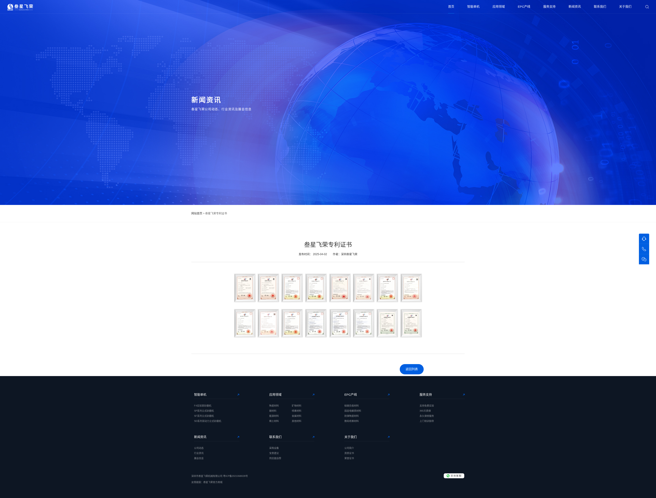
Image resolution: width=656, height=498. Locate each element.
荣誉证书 (349, 458)
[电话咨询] (644, 249)
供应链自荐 (275, 458)
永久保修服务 (427, 415)
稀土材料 (274, 421)
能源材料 (274, 415)
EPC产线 (524, 6)
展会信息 (199, 458)
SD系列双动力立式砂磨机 (207, 421)
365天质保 (425, 410)
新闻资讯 (575, 6)
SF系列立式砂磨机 (204, 415)
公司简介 (349, 448)
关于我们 (625, 6)
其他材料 (296, 421)
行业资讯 (199, 453)
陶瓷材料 (274, 405)
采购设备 (274, 448)
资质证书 (349, 453)
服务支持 (549, 6)
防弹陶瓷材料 (351, 415)
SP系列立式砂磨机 (204, 410)
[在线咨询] (644, 239)
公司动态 (199, 448)
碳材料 (272, 410)
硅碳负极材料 (351, 405)
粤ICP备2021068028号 (235, 476)
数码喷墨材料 (351, 421)
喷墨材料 (296, 410)
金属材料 (296, 415)
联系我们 (600, 6)
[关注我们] (644, 259)
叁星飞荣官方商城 (212, 482)
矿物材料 (296, 405)
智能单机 (473, 6)
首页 (451, 6)
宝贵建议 (274, 453)
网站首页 (196, 213)
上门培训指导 (427, 421)
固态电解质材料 (352, 410)
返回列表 (412, 369)
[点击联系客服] (454, 475)
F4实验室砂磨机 (202, 405)
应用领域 (499, 6)
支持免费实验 (427, 405)
